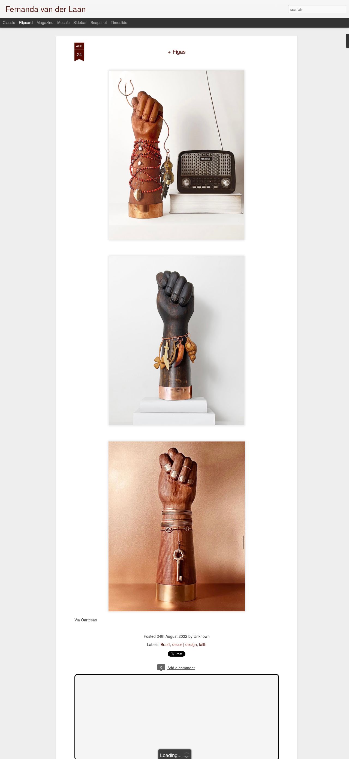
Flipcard (26, 22)
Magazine (45, 22)
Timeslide (119, 22)
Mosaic (63, 22)
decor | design (184, 644)
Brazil (165, 644)
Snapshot (99, 22)
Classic (9, 22)
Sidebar (80, 22)
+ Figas (177, 51)
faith (202, 644)
